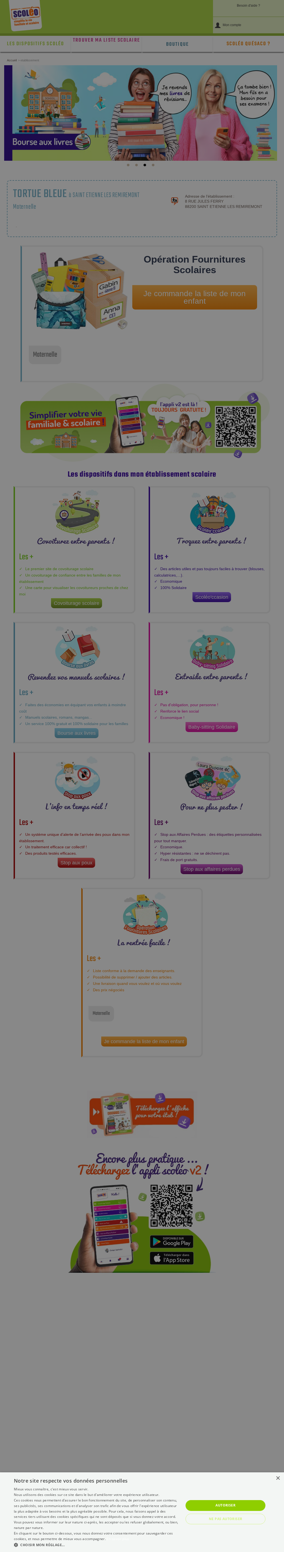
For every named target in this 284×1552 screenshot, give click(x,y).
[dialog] (142, 1512)
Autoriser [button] (225, 1505)
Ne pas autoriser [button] (225, 1518)
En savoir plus (117, 1538)
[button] (96, 1544)
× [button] (278, 1478)
